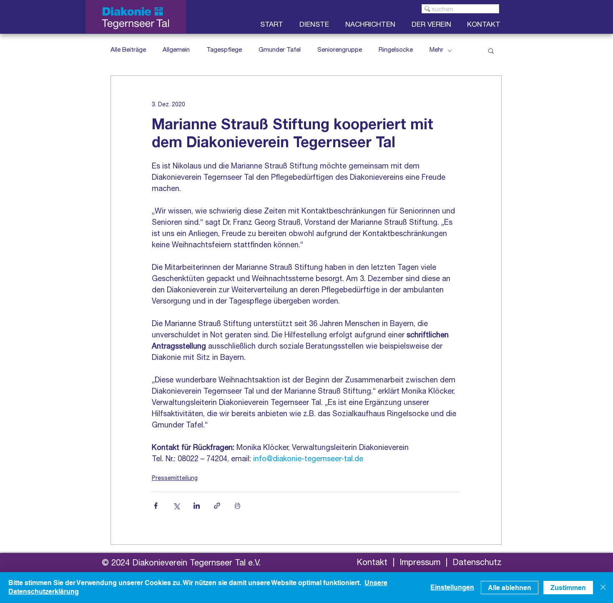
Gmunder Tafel (280, 50)
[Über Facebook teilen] (156, 506)
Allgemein (176, 50)
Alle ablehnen (509, 588)
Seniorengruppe (339, 50)
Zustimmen (568, 588)
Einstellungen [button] (452, 587)
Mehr (436, 50)
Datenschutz (477, 563)
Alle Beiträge (128, 50)
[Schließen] (603, 587)
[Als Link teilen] (217, 506)
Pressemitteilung (175, 479)
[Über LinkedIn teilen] (197, 506)
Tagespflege (224, 50)
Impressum (419, 563)
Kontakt (372, 563)
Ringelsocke (396, 50)
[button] (433, 25)
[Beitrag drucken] (237, 506)
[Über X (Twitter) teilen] (176, 506)
